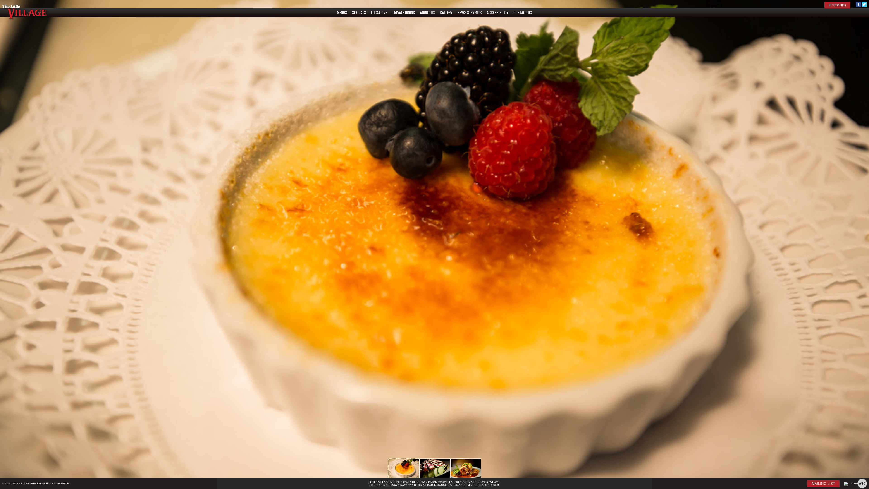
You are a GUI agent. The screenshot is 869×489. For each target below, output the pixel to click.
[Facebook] (858, 6)
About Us (427, 12)
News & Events (470, 12)
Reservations (837, 5)
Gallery (446, 12)
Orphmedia (62, 483)
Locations (379, 12)
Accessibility (498, 12)
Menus (342, 12)
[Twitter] (864, 6)
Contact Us (522, 12)
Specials (359, 12)
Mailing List (823, 484)
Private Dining (403, 12)
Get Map (468, 482)
